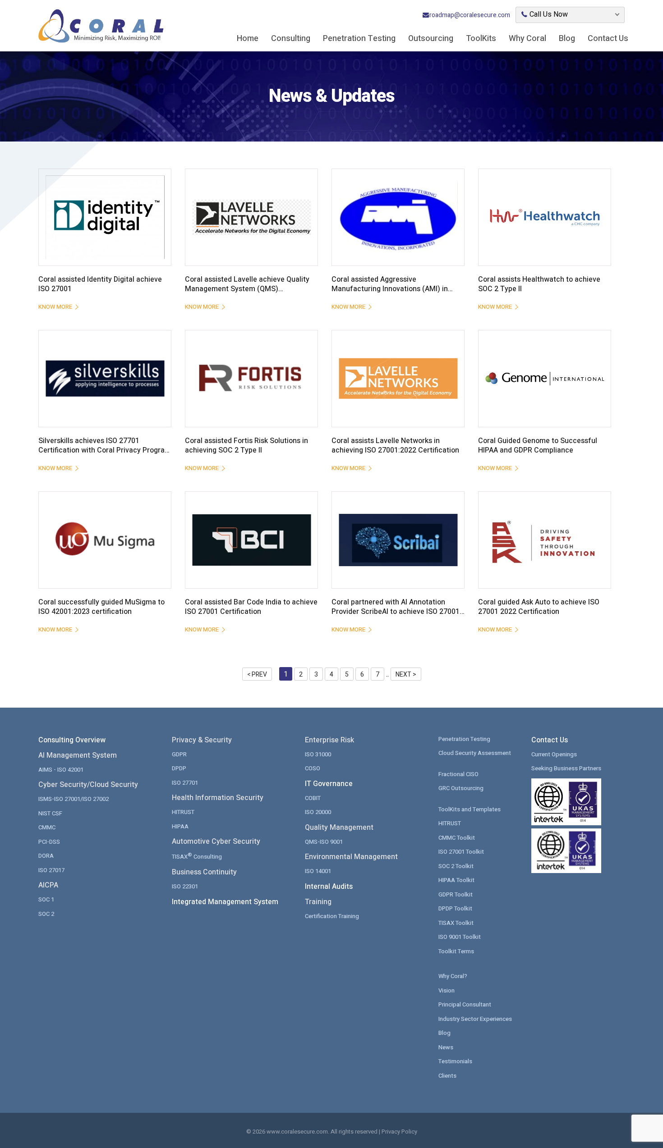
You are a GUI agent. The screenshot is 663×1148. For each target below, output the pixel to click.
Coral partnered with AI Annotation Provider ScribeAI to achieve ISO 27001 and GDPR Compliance (396, 612)
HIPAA (180, 826)
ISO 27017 (51, 870)
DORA (46, 855)
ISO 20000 (318, 812)
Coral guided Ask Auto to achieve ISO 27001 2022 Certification (538, 607)
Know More (55, 306)
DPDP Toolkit (455, 908)
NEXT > (406, 674)
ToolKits (481, 38)
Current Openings (554, 754)
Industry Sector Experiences (475, 1019)
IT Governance (329, 783)
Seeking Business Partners (566, 768)
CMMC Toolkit (456, 837)
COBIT (313, 798)
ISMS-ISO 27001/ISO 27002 (73, 799)
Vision (446, 990)
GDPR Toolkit (455, 894)
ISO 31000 (318, 754)
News (445, 1047)
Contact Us (608, 38)
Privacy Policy (399, 1131)
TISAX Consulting (197, 856)
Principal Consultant (464, 1004)
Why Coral (527, 38)
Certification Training (332, 916)
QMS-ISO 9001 (324, 841)
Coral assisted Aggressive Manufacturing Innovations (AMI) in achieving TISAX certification (390, 289)
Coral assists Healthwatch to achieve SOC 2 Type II (539, 284)
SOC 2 (46, 914)
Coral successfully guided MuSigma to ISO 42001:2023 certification (101, 607)
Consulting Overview (72, 740)
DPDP (179, 768)
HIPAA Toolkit (456, 880)
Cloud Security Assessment (474, 753)
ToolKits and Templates (469, 809)
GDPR (179, 754)
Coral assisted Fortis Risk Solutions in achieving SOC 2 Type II (246, 445)
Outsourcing (430, 38)
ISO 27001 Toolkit (461, 851)
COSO (312, 768)
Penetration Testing (359, 38)
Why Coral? (452, 976)
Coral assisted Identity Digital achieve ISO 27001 (100, 284)
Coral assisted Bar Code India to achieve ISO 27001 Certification (251, 607)
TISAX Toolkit (456, 923)
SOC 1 (46, 899)
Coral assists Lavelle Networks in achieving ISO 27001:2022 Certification (395, 445)
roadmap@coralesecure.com (469, 15)
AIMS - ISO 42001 (60, 769)
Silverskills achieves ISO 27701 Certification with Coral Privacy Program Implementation (104, 450)
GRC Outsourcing (460, 788)
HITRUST (183, 812)
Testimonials (455, 1061)
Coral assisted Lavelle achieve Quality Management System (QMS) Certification (247, 289)
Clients (447, 1075)
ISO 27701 (185, 782)
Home (247, 38)
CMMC (46, 827)
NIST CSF (50, 813)
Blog (567, 38)
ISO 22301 (185, 886)
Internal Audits (329, 886)
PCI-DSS (49, 841)
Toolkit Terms (456, 951)
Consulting (290, 38)
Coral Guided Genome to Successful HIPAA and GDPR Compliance (537, 445)
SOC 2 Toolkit (456, 866)
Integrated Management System (225, 901)
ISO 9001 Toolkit (459, 937)
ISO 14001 (318, 871)
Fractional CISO (458, 774)
